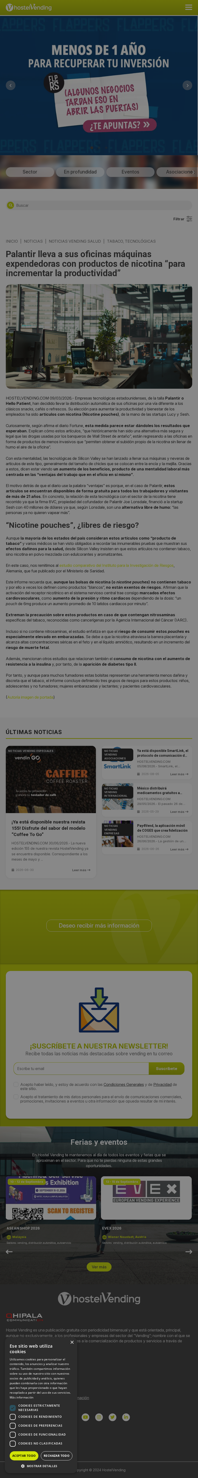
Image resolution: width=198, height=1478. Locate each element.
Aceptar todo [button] (24, 1456)
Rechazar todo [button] (57, 1456)
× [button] (72, 1342)
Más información (22, 1397)
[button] (41, 1466)
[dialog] (99, 739)
